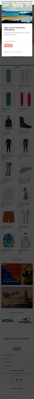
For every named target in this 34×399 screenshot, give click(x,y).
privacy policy (13, 52)
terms (20, 52)
